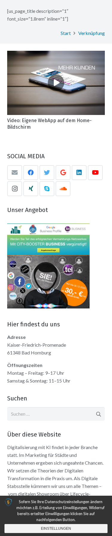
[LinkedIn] (79, 172)
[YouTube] (95, 172)
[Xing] (30, 188)
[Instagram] (14, 188)
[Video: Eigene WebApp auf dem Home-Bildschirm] (56, 83)
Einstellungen (56, 528)
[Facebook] (30, 172)
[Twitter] (46, 172)
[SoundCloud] (63, 188)
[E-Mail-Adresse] (14, 172)
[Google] (63, 172)
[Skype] (46, 188)
